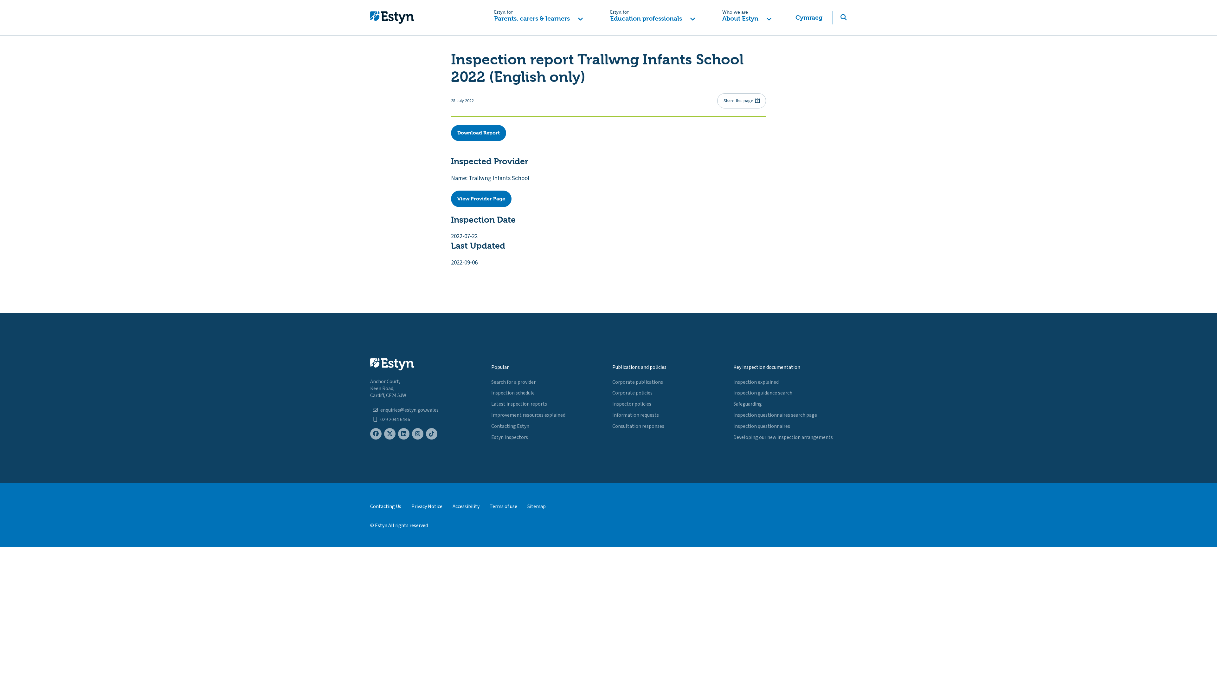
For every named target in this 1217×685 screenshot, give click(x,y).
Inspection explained (756, 382)
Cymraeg (808, 17)
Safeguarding (747, 404)
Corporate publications (637, 382)
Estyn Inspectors (509, 437)
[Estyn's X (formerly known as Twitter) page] (390, 434)
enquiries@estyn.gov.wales (409, 410)
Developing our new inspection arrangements (783, 437)
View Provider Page (481, 199)
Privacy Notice (426, 506)
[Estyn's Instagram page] (417, 434)
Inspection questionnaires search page (775, 415)
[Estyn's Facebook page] (376, 434)
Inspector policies (631, 404)
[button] (538, 18)
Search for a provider (513, 382)
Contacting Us (385, 506)
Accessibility (466, 506)
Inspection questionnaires (761, 426)
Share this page (738, 101)
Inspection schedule (513, 392)
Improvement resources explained (528, 415)
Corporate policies (632, 392)
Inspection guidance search (762, 392)
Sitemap (536, 506)
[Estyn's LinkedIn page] (403, 434)
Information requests (635, 415)
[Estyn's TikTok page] (431, 434)
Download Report (478, 133)
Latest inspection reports (519, 404)
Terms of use (503, 506)
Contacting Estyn (510, 426)
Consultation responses (638, 426)
